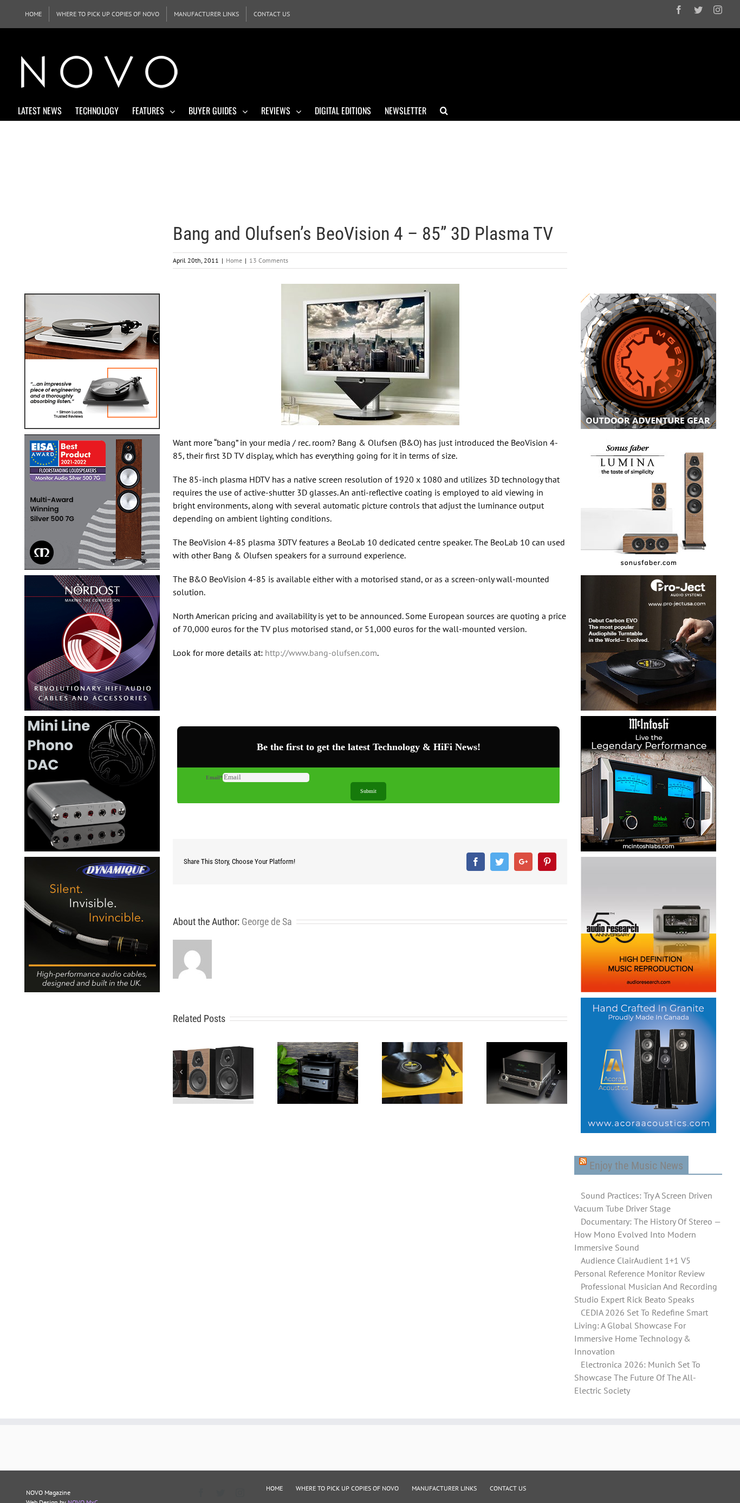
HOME (274, 1488)
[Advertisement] (525, 70)
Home (234, 260)
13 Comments (268, 260)
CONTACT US (508, 1488)
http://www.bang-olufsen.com (321, 652)
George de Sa (267, 921)
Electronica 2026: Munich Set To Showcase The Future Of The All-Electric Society (637, 1377)
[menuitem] (33, 14)
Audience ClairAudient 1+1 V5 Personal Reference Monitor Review (639, 1267)
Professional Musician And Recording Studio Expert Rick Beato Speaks (645, 1293)
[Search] (444, 110)
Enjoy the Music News (636, 1165)
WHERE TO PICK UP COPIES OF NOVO (347, 1488)
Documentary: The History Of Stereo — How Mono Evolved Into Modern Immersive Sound (647, 1234)
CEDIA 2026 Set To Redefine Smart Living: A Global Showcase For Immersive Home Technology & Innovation (641, 1332)
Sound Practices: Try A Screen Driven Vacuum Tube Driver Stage (643, 1202)
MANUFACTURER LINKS (444, 1488)
